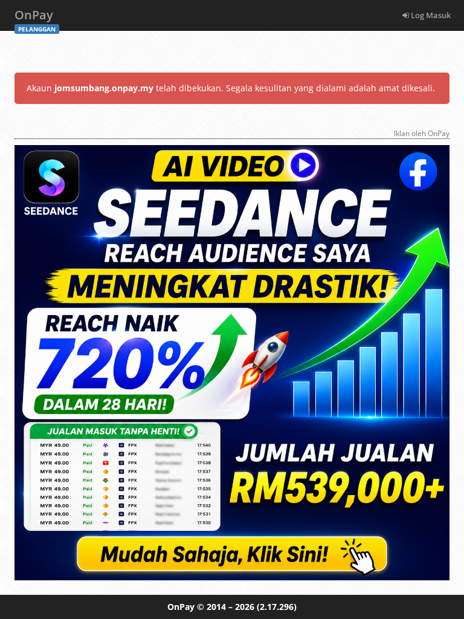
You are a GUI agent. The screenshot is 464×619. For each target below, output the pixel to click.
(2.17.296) (277, 606)
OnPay (35, 18)
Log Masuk (430, 15)
